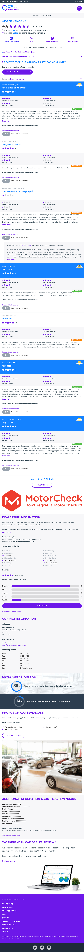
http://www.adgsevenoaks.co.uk (14, 645)
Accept (79, 1)
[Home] (10, 8)
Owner (48, 15)
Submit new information (11, 611)
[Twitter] (35, 947)
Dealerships (7, 904)
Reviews (35, 15)
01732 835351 (7, 643)
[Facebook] (42, 947)
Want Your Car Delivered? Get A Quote (20, 52)
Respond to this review (10, 131)
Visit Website (73, 41)
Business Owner (9, 911)
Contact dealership (11, 41)
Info (42, 15)
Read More (6, 121)
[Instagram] (49, 947)
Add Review (42, 606)
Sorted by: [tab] (13, 79)
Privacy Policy (8, 925)
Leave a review (11, 72)
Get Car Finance (52, 41)
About (5, 932)
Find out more (6, 1)
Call (31, 41)
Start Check (42, 485)
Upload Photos (14, 735)
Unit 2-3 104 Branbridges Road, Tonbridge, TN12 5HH (42, 47)
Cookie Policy (8, 928)
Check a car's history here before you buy (18, 56)
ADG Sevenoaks (26, 245)
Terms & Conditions (11, 921)
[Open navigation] (79, 8)
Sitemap (5, 918)
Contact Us (7, 907)
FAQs (4, 914)
